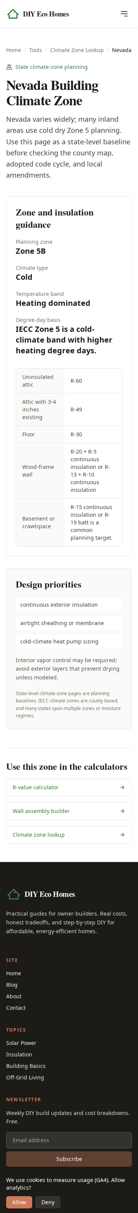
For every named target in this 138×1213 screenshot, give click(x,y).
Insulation (19, 1054)
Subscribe (69, 1158)
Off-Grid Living (25, 1077)
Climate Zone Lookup (77, 50)
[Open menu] (124, 13)
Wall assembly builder (41, 811)
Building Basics (26, 1065)
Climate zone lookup (39, 834)
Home (13, 50)
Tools (35, 50)
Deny (47, 1202)
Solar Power (21, 1042)
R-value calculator (36, 787)
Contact (16, 1007)
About (13, 996)
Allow (19, 1202)
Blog (12, 984)
